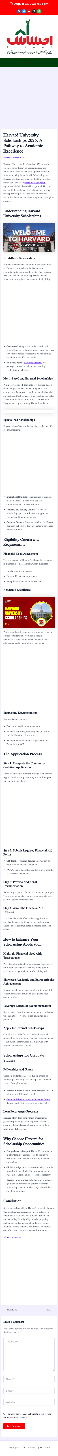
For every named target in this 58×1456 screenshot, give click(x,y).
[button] (29, 61)
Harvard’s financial (33, 362)
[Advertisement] (29, 99)
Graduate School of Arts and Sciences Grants (28, 1099)
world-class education (34, 182)
